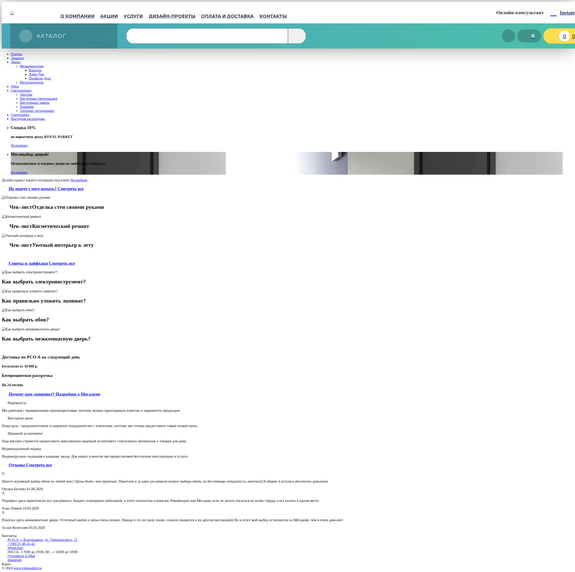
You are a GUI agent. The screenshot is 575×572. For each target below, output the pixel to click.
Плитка (16, 54)
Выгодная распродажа (28, 119)
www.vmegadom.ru (27, 568)
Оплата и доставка (227, 16)
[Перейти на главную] (26, 12)
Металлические (32, 82)
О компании (77, 16)
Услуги (133, 16)
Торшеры (27, 107)
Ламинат (17, 58)
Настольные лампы (34, 103)
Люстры (26, 94)
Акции (109, 16)
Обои (15, 86)
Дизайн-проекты (172, 16)
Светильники (21, 90)
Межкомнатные (32, 66)
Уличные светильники (37, 111)
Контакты (273, 16)
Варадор (35, 70)
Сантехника (20, 115)
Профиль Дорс (40, 78)
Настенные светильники (39, 98)
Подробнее (19, 145)
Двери (15, 62)
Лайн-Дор (36, 74)
